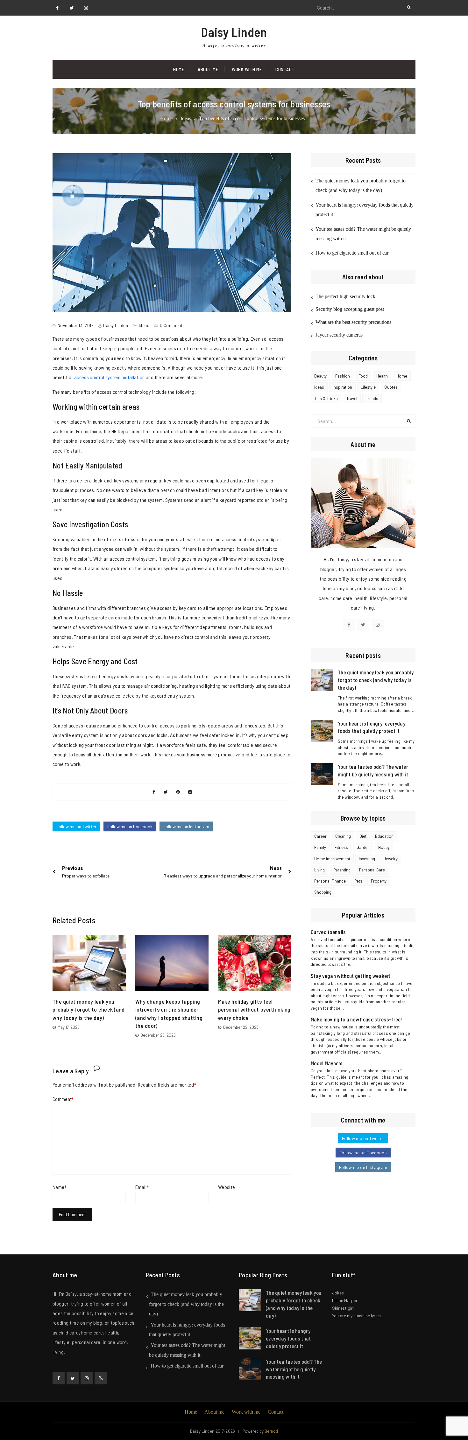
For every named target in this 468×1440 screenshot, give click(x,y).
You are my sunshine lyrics (356, 1315)
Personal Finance (330, 881)
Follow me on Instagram (186, 826)
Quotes (391, 387)
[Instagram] (86, 8)
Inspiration (342, 387)
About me (214, 1412)
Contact (285, 69)
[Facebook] (57, 8)
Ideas (144, 325)
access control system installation (109, 377)
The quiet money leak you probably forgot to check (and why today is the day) (89, 1009)
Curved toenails (328, 932)
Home (178, 69)
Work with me (247, 69)
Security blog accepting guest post (350, 309)
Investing (367, 858)
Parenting (342, 869)
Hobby (384, 847)
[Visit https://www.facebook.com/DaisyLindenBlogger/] (349, 625)
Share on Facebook (154, 792)
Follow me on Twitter (76, 826)
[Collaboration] (101, 1378)
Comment (62, 1099)
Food (363, 376)
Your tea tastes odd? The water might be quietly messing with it (294, 1369)
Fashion (342, 376)
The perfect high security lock (345, 296)
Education (384, 836)
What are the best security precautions (353, 322)
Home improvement (332, 858)
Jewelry (391, 858)
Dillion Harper (345, 1300)
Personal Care (372, 869)
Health (382, 376)
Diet (362, 836)
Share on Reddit (190, 792)
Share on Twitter (166, 792)
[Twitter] (71, 8)
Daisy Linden (234, 31)
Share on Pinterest (178, 792)
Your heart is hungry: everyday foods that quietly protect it (289, 1338)
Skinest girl (343, 1308)
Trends (372, 398)
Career (320, 836)
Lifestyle (368, 387)
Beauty (320, 376)
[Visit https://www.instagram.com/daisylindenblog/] (378, 625)
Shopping (322, 892)
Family (320, 847)
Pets (358, 881)
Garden (363, 847)
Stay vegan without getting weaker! (350, 976)
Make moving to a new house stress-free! (356, 1019)
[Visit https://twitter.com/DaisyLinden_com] (363, 625)
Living (319, 869)
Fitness (341, 847)
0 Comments (172, 325)
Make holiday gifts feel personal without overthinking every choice (254, 1009)
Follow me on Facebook (129, 826)
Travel (351, 398)
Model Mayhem (327, 1063)
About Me (208, 69)
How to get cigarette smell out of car (352, 253)
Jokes (338, 1292)
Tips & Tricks (326, 398)
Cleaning (343, 836)
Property (378, 881)
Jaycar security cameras (339, 335)
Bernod (271, 1431)
